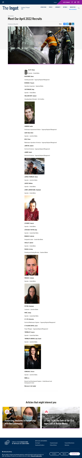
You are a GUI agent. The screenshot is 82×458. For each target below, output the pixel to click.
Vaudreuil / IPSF (8, 418)
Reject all (64, 453)
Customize (54, 453)
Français (55, 2)
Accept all (74, 453)
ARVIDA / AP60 (46, 418)
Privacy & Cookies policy (36, 456)
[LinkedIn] (73, 24)
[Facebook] (64, 24)
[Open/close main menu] (3, 2)
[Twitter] (67, 24)
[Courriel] (70, 24)
